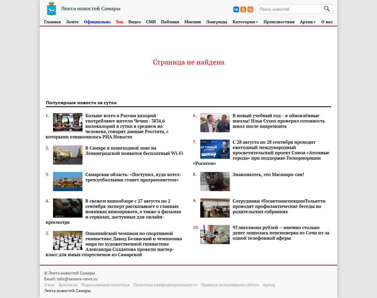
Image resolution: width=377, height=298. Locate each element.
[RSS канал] (250, 9)
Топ (119, 21)
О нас (327, 21)
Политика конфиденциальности (165, 284)
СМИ (151, 21)
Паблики (170, 21)
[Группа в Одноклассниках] (243, 9)
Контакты (68, 284)
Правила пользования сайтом (230, 284)
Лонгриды (216, 21)
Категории (245, 21)
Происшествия (279, 21)
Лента (72, 21)
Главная (52, 21)
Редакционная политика (105, 284)
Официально (97, 21)
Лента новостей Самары (67, 290)
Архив (308, 21)
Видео (134, 21)
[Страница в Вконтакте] (236, 9)
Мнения (192, 21)
